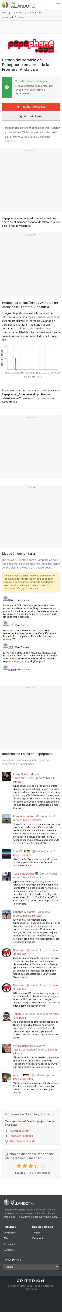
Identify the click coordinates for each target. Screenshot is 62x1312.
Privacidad (9, 1244)
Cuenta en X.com (19, 1130)
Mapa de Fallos (33, 116)
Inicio (4, 12)
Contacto (8, 1249)
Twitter (36, 1232)
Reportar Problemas (33, 106)
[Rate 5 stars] (43, 1165)
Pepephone (34, 12)
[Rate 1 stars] (19, 1165)
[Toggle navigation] (57, 5)
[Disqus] (31, 634)
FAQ (5, 1238)
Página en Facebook (21, 1135)
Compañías (18, 12)
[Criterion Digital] (31, 1280)
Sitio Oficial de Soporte (22, 1141)
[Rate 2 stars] (25, 1165)
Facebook (37, 1238)
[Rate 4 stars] (37, 1165)
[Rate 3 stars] (31, 1165)
